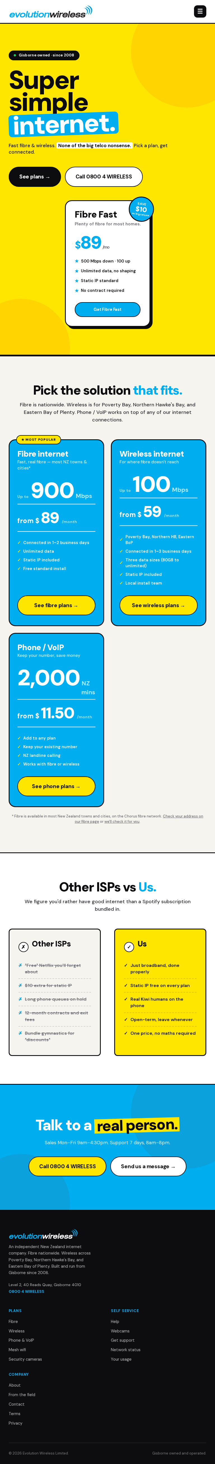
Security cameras (25, 1359)
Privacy (15, 1423)
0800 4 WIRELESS (26, 1291)
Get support (123, 1340)
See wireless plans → (158, 605)
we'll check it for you (121, 821)
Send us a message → (148, 1166)
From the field (22, 1394)
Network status (126, 1349)
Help (115, 1321)
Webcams (120, 1331)
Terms (14, 1413)
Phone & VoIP (21, 1340)
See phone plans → (56, 786)
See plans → (34, 176)
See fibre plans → (56, 605)
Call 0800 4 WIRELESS (104, 176)
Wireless (17, 1331)
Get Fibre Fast (107, 309)
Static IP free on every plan (160, 985)
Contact (17, 1404)
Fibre (13, 1321)
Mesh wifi (17, 1349)
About (15, 1385)
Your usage (121, 1359)
